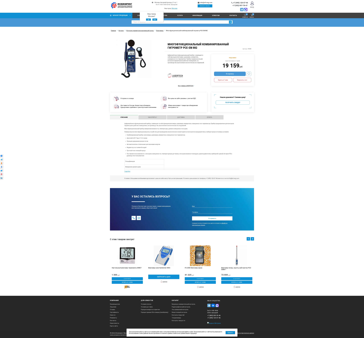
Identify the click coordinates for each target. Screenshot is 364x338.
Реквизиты (113, 318)
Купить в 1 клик (223, 80)
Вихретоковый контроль (179, 312)
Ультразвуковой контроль (180, 309)
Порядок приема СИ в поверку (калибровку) (154, 312)
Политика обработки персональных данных (241, 333)
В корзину (230, 74)
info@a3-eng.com (206, 2)
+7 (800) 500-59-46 (213, 315)
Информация (197, 15)
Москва (174, 8)
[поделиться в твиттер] (1, 171)
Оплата (209, 117)
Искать (230, 22)
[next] (252, 239)
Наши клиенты (114, 323)
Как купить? (152, 117)
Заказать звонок (205, 6)
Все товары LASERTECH (185, 86)
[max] (217, 305)
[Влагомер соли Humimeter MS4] (163, 255)
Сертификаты (114, 312)
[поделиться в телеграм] (1, 160)
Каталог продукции (120, 15)
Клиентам (216, 15)
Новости (112, 315)
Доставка (181, 117)
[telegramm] (242, 9)
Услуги (180, 15)
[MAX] (245, 9)
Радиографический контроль (181, 307)
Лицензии (113, 307)
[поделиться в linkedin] (1, 178)
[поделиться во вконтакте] (1, 156)
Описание (124, 117)
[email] (139, 218)
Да (148, 19)
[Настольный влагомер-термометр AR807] (127, 255)
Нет (155, 19)
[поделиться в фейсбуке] (1, 167)
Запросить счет (242, 80)
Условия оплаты (146, 304)
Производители (115, 304)
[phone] (134, 218)
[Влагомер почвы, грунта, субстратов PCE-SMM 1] (236, 255)
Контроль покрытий (178, 315)
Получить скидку (232, 102)
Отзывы (112, 309)
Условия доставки (147, 307)
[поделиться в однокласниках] (1, 163)
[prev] (248, 239)
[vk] (213, 305)
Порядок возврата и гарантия (150, 309)
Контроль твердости (178, 320)
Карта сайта (114, 326)
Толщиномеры (176, 318)
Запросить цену (163, 277)
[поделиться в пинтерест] (1, 174)
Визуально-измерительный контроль (183, 304)
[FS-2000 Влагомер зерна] (200, 255)
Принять (230, 332)
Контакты (233, 15)
